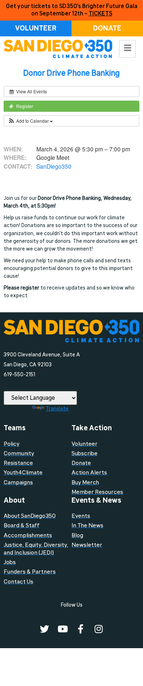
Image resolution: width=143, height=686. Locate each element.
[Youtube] (62, 628)
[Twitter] (44, 628)
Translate (57, 409)
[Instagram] (98, 628)
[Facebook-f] (80, 628)
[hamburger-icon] (127, 49)
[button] (30, 121)
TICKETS (100, 13)
